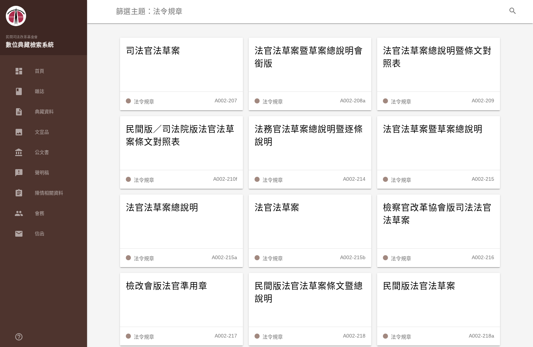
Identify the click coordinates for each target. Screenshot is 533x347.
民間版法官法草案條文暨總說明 (309, 292)
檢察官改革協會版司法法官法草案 (437, 214)
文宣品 (32, 132)
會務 (29, 213)
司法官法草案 (153, 51)
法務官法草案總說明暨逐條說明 (309, 135)
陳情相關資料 (39, 193)
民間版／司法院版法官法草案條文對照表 (180, 135)
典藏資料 (34, 111)
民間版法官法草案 (419, 286)
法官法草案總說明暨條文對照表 (437, 57)
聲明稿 (32, 172)
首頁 (29, 71)
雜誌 (29, 91)
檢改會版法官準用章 (166, 286)
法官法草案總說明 (162, 208)
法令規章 (144, 102)
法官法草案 (277, 208)
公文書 (32, 152)
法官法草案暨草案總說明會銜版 (309, 57)
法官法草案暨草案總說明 (433, 129)
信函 (29, 233)
